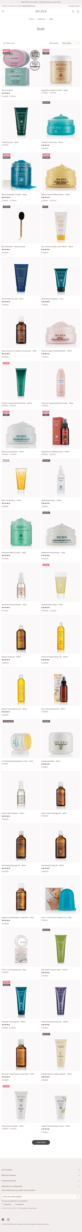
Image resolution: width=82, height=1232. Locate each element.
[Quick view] (36, 84)
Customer (7, 1204)
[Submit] (77, 1196)
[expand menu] (3, 11)
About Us (13, 6)
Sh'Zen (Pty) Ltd (11, 1224)
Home (31, 19)
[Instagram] (8, 1220)
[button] (78, 11)
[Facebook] (3, 1220)
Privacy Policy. (33, 1208)
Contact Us (5, 6)
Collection (41, 19)
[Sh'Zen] (41, 11)
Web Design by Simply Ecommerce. (38, 1224)
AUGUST (26, 6)
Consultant (19, 1204)
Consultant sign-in (74, 6)
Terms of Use (23, 1208)
